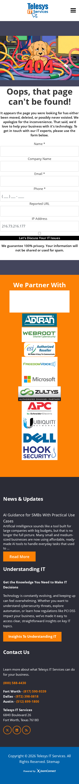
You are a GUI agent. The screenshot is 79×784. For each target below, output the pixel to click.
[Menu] (73, 10)
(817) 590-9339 (34, 691)
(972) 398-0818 (27, 696)
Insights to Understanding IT (32, 636)
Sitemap (53, 761)
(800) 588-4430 (14, 683)
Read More (19, 556)
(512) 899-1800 (27, 701)
